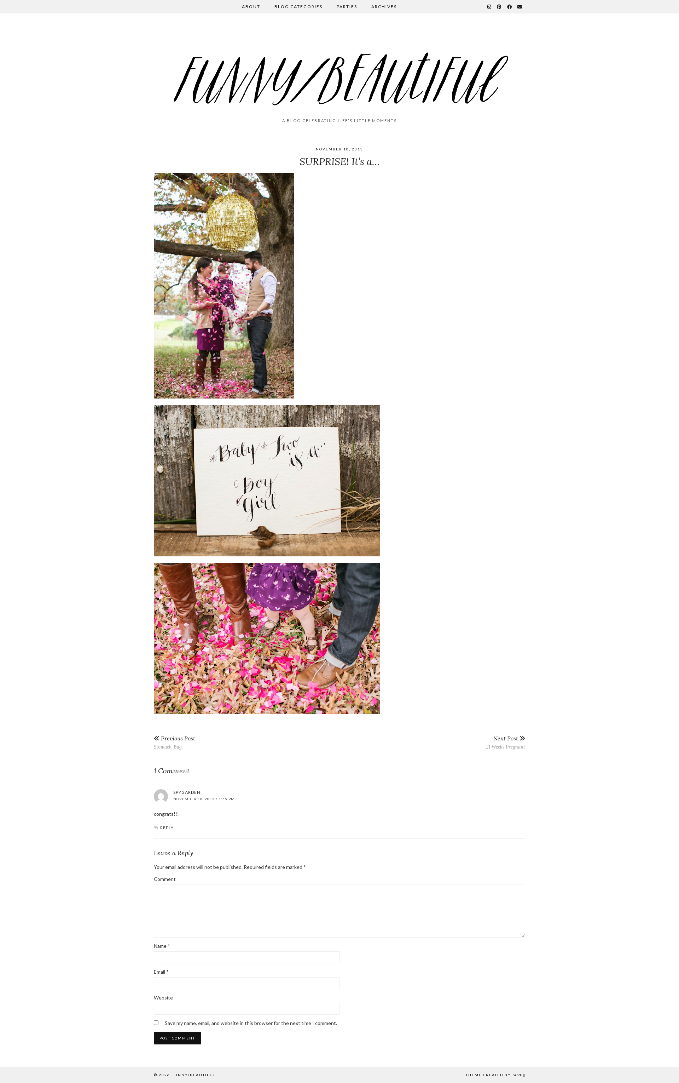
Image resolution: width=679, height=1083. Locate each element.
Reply (167, 827)
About (251, 6)
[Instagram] (489, 6)
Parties (347, 6)
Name (162, 946)
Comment (165, 879)
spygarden (187, 792)
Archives (384, 6)
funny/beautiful (194, 1075)
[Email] (520, 6)
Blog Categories (298, 6)
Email (161, 972)
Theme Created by (495, 1075)
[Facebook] (509, 6)
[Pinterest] (499, 6)
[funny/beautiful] (339, 68)
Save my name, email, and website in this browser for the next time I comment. (251, 1023)
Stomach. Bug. (174, 742)
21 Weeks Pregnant (505, 742)
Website (163, 998)
